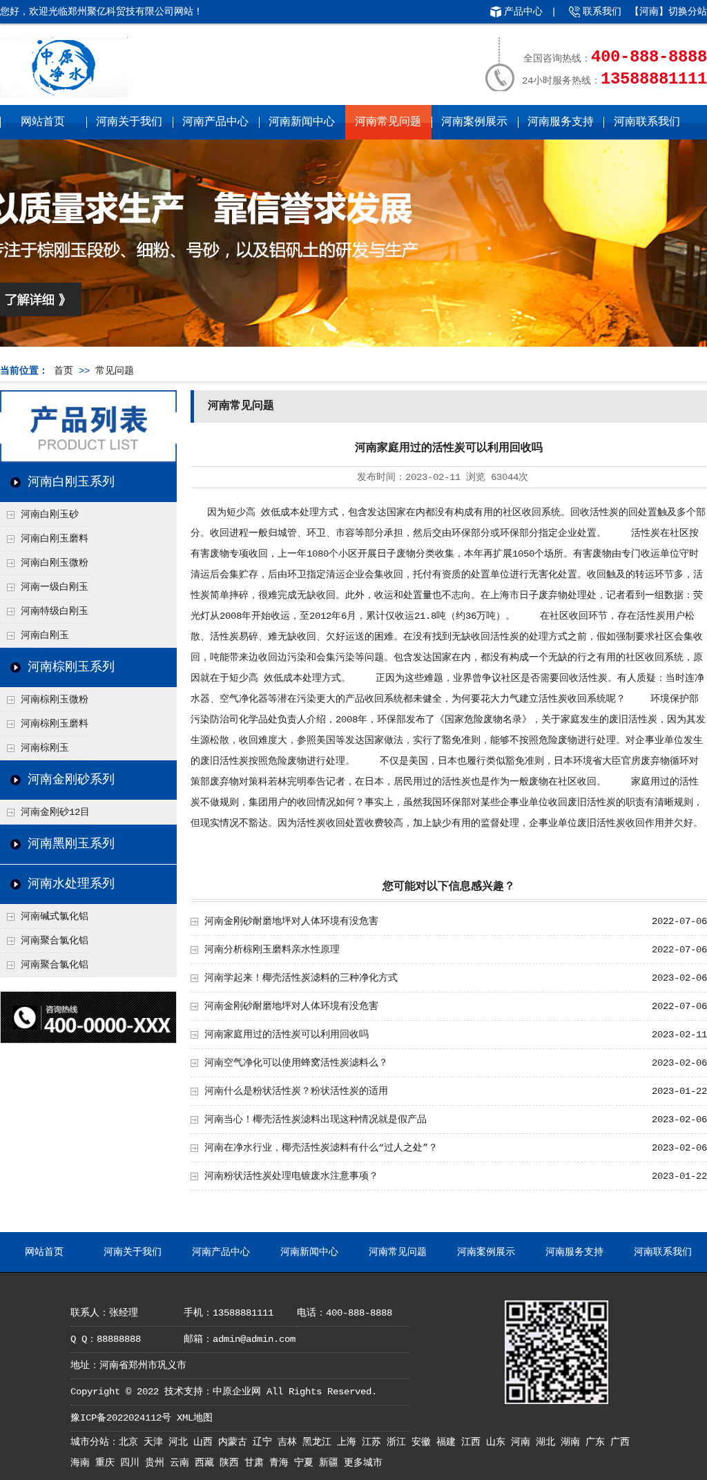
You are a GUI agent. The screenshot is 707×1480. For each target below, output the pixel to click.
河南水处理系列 (71, 884)
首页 (63, 370)
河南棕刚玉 (45, 747)
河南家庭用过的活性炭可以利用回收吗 (286, 1034)
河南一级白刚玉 (54, 587)
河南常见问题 (388, 122)
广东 (597, 1442)
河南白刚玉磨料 (54, 538)
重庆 (107, 1462)
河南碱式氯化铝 (54, 916)
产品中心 (523, 11)
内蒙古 (235, 1442)
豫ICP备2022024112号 (120, 1417)
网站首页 (43, 122)
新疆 (331, 1462)
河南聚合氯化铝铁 (44, 944)
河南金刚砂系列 (71, 780)
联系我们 (602, 11)
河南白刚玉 (45, 635)
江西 (473, 1442)
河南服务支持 (560, 122)
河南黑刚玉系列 (71, 844)
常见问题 (114, 370)
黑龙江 (319, 1442)
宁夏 (306, 1462)
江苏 (374, 1442)
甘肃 (256, 1462)
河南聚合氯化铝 (54, 964)
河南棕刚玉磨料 (54, 723)
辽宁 (265, 1442)
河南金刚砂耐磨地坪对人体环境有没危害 (291, 921)
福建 (448, 1442)
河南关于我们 (129, 122)
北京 (131, 1442)
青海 (281, 1462)
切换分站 (687, 11)
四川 (132, 1462)
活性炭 (604, 512)
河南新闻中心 (302, 122)
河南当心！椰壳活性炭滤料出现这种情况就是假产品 (315, 1119)
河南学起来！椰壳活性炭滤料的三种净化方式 (301, 977)
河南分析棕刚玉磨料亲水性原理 (272, 949)
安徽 (423, 1442)
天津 (156, 1442)
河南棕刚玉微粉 (54, 699)
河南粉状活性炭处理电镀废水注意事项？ (291, 1176)
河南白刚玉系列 (71, 482)
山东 (498, 1442)
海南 (82, 1462)
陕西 (232, 1462)
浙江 (399, 1442)
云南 (182, 1462)
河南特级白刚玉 (54, 611)
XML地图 (195, 1417)
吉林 (290, 1442)
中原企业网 (237, 1391)
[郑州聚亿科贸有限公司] (64, 92)
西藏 (207, 1462)
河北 (180, 1442)
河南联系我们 (647, 122)
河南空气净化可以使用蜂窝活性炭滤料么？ (296, 1062)
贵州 (157, 1462)
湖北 (548, 1442)
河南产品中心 (215, 122)
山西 (205, 1442)
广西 (620, 1442)
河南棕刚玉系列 (71, 667)
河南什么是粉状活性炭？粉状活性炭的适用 (296, 1091)
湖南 (573, 1442)
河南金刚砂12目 (55, 812)
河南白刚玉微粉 (54, 562)
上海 (349, 1442)
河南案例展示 (474, 122)
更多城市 (363, 1462)
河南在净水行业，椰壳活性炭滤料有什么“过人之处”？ (321, 1147)
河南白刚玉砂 (50, 514)
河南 (523, 1442)
